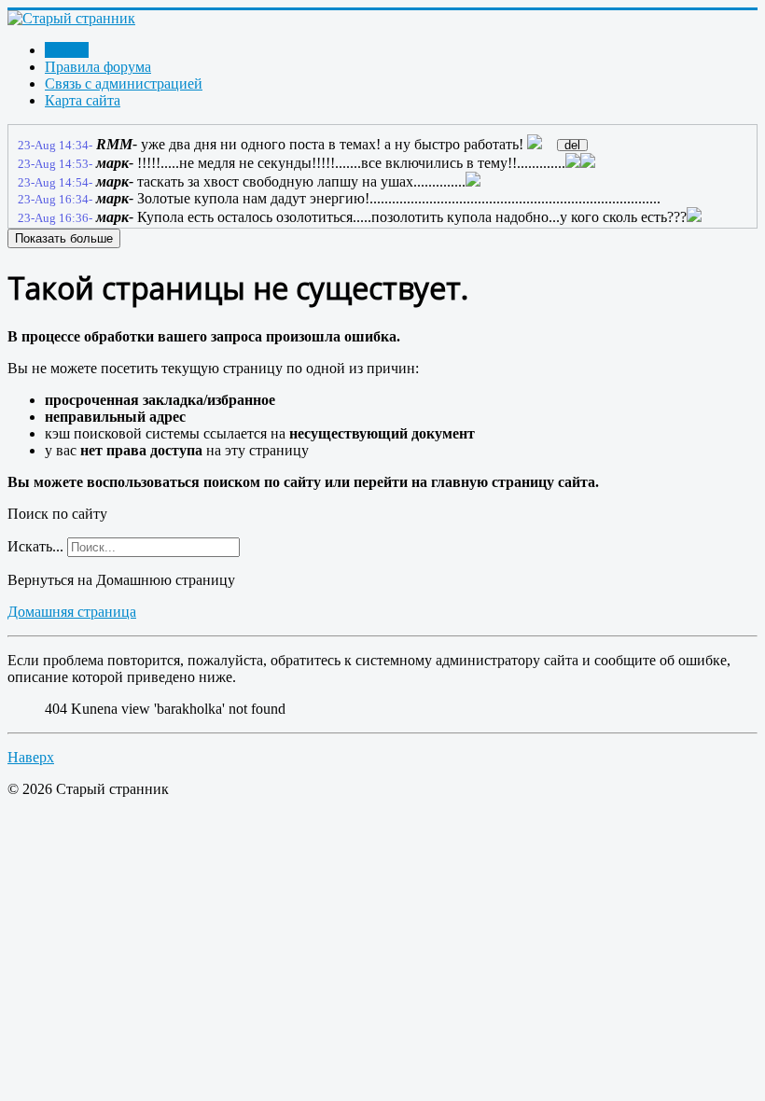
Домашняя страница (71, 612)
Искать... (35, 546)
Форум (67, 50)
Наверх (30, 757)
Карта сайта (82, 100)
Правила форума (98, 67)
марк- (114, 163)
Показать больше (64, 238)
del (572, 145)
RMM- (116, 144)
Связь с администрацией (123, 83)
